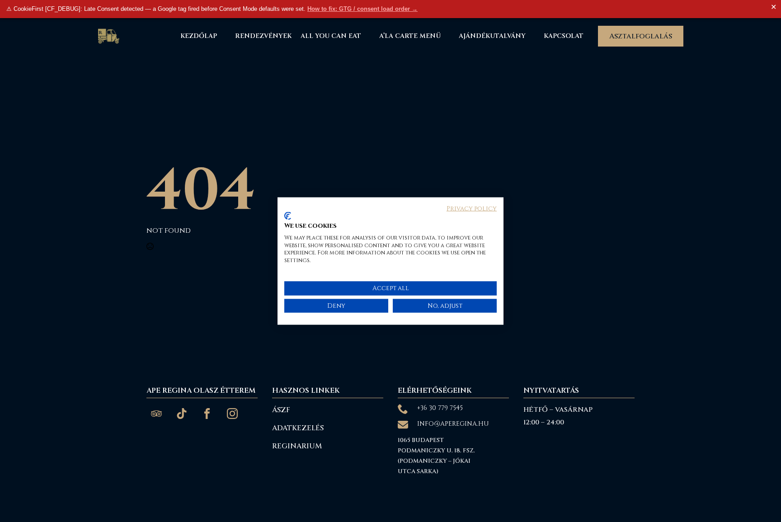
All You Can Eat (331, 36)
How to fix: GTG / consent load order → (362, 8)
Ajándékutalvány (492, 36)
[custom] (156, 413)
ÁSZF (281, 410)
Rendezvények (263, 36)
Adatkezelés (298, 428)
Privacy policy (472, 208)
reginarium (297, 446)
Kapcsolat (563, 36)
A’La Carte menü (410, 36)
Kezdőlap (198, 36)
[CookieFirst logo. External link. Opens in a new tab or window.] (287, 216)
